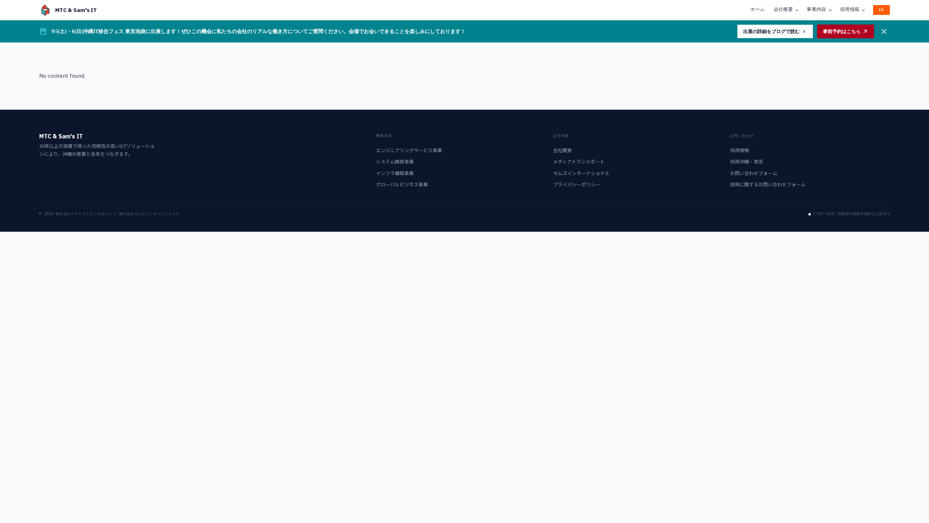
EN (881, 10)
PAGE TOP (903, 500)
